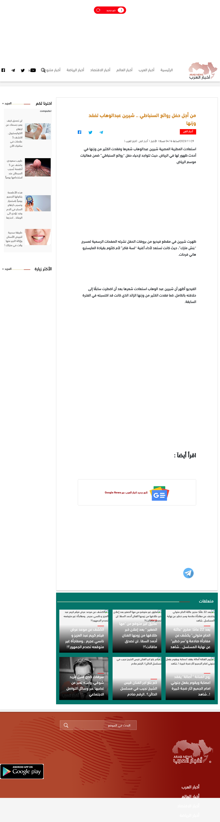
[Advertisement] (110, 30)
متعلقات (206, 600)
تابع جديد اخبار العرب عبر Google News (126, 492)
